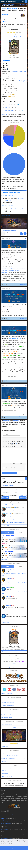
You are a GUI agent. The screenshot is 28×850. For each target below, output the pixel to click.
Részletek (14, 663)
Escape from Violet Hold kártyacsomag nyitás (10, 753)
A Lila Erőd (8, 516)
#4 (26, 385)
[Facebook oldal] (14, 689)
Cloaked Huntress (18, 346)
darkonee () (11, 507)
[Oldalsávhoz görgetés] (25, 233)
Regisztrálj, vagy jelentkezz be (7, 702)
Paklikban (15, 482)
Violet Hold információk (6, 714)
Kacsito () (9, 294)
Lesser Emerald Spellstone (14, 338)
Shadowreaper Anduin (8, 353)
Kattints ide (4, 114)
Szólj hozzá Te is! (18, 37)
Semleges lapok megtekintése (18, 71)
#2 (26, 289)
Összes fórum (4, 761)
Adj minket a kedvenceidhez (7, 693)
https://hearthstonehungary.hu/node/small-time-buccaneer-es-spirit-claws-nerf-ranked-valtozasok (13, 270)
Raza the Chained (14, 351)
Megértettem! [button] (14, 848)
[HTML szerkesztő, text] (14, 455)
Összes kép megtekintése (6, 724)
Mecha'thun (14, 405)
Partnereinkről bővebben (6, 776)
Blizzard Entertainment (6, 823)
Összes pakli (4, 559)
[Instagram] (19, 689)
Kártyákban (7, 482)
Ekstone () (10, 587)
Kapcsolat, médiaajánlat (6, 838)
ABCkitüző (3, 770)
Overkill (14, 727)
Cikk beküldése (4, 829)
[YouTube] (9, 689)
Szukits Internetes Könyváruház (7, 768)
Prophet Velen (5, 355)
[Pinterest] (23, 689)
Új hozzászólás (23, 284)
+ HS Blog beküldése (5, 525)
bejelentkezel (6, 420)
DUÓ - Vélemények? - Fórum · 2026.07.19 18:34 (11, 619)
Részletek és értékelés (6, 651)
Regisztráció (23, 497)
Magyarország (9, 1)
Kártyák (3, 4)
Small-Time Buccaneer (7, 195)
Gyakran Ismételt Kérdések (6, 717)
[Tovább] (21, 233)
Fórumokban (22, 482)
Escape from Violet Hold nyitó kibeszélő (9, 755)
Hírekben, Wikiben (10, 481)
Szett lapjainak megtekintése (18, 209)
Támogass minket (5, 834)
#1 (26, 238)
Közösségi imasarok (5, 700)
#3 (26, 323)
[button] (1, 1)
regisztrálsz (16, 420)
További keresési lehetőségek (7, 485)
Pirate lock (7, 105)
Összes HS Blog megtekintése (7, 504)
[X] (4, 689)
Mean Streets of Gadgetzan (8, 230)
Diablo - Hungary (4, 773)
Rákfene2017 (7, 107)
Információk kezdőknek (6, 712)
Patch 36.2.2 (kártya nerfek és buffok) (14, 510)
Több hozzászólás (5, 622)
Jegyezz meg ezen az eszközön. (10, 495)
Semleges (8, 4)
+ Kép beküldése (4, 746)
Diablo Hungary (4, 820)
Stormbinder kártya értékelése (7, 705)
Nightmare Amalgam (20, 661)
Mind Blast (12, 355)
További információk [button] (6, 843)
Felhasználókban (20, 481)
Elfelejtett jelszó (23, 495)
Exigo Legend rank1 (9, 110)
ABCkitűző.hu (4, 818)
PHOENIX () (10, 519)
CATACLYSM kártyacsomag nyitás (8, 758)
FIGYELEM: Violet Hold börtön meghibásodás (15, 522)
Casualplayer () (9, 244)
